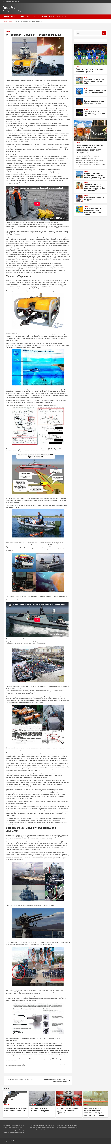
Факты (51, 16)
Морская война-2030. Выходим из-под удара (40, 1110)
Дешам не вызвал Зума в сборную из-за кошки (94, 102)
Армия (6, 16)
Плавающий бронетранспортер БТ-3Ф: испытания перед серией (55, 1080)
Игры (13, 16)
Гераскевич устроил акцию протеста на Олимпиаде (95, 91)
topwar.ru (15, 1069)
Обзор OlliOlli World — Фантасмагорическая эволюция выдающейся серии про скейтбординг (94, 1112)
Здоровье (21, 16)
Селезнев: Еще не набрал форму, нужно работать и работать (94, 81)
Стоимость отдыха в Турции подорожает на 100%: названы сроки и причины (93, 211)
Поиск (104, 33)
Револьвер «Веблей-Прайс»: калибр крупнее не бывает (15, 1110)
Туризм (44, 16)
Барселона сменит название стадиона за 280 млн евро (94, 114)
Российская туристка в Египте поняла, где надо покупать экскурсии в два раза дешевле (94, 188)
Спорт (36, 16)
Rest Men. (10, 8)
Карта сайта (61, 16)
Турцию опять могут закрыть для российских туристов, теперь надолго (94, 176)
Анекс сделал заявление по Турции (94, 199)
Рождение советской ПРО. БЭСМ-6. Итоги (20, 1079)
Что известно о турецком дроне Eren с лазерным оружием (67, 1111)
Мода (29, 16)
